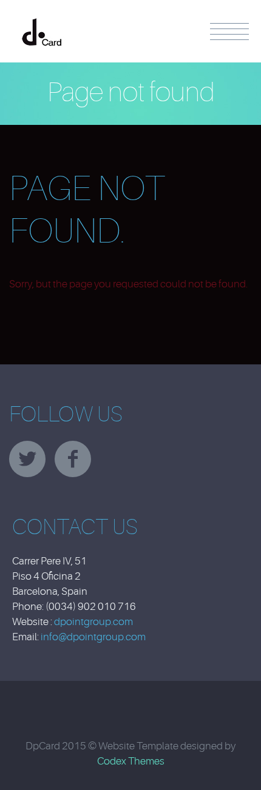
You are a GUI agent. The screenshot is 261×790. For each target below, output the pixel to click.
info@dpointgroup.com (93, 637)
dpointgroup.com (93, 622)
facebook (73, 459)
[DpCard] (41, 20)
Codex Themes (130, 761)
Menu (229, 31)
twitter (27, 459)
